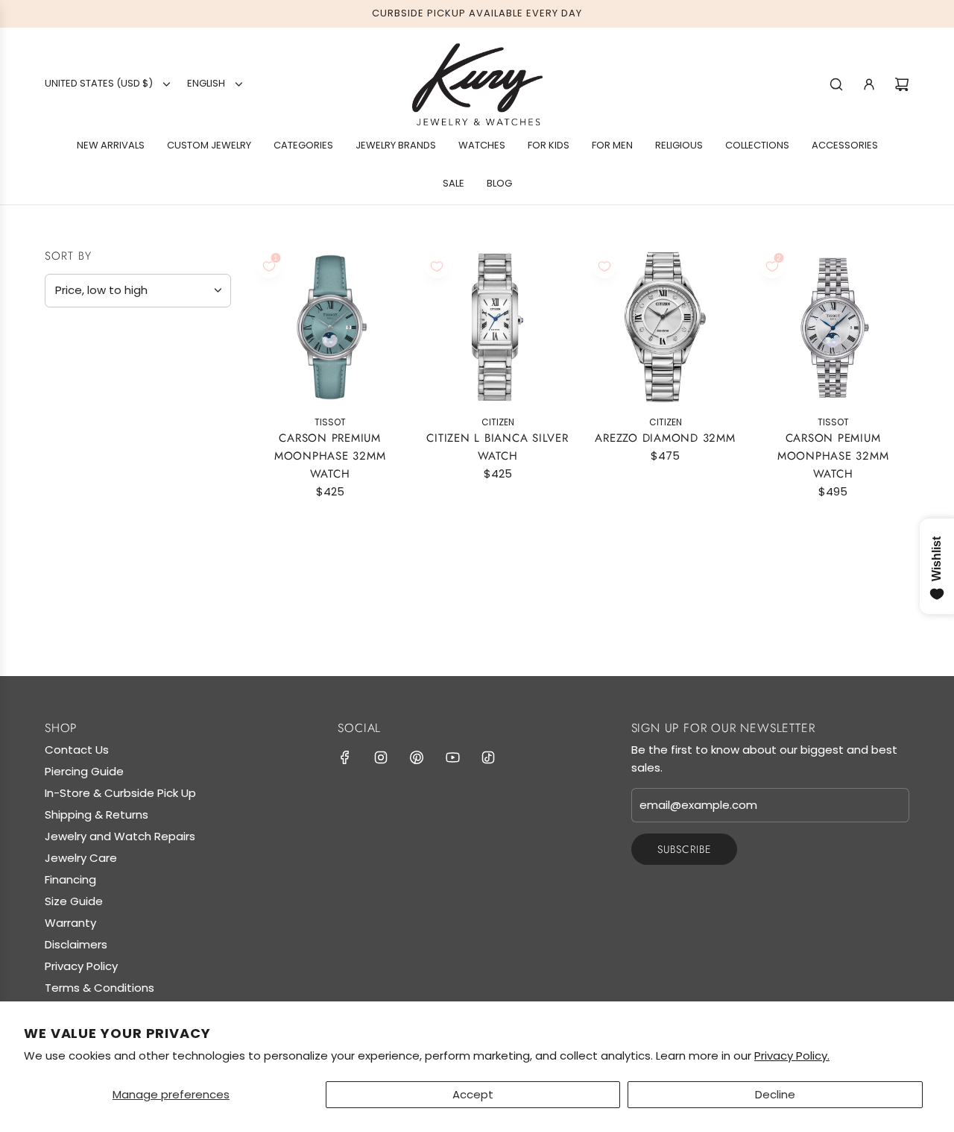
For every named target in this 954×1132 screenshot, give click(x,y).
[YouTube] (452, 757)
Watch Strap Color (116, 536)
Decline (775, 1094)
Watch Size (85, 500)
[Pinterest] (416, 757)
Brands (72, 374)
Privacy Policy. (792, 1055)
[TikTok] (488, 757)
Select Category (99, 467)
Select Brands (92, 404)
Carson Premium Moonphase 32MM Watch (330, 456)
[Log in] (869, 84)
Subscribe (684, 849)
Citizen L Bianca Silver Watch (497, 447)
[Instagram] (380, 757)
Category (81, 437)
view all (202, 337)
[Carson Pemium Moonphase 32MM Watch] (832, 327)
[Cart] (901, 84)
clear (215, 499)
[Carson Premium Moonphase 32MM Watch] (329, 327)
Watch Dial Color (111, 573)
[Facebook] (345, 757)
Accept (472, 1094)
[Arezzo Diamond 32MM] (665, 327)
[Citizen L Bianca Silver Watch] (497, 327)
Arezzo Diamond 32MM (665, 438)
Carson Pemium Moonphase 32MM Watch (833, 456)
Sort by (68, 256)
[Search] (836, 84)
